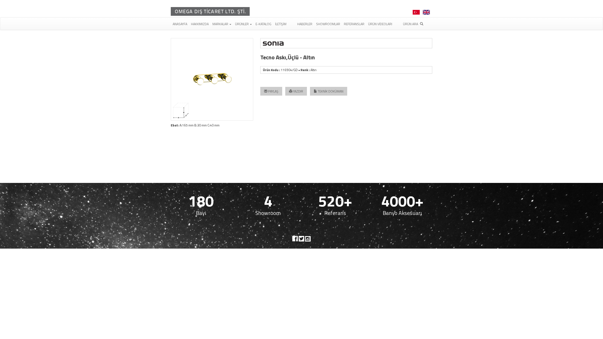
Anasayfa (180, 23)
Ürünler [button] (242, 23)
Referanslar (354, 23)
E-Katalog (263, 23)
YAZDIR (297, 91)
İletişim (280, 23)
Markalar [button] (220, 23)
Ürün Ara (411, 23)
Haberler (304, 23)
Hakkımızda (200, 23)
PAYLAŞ (272, 91)
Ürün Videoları (380, 23)
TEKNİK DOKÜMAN (330, 91)
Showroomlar (328, 23)
